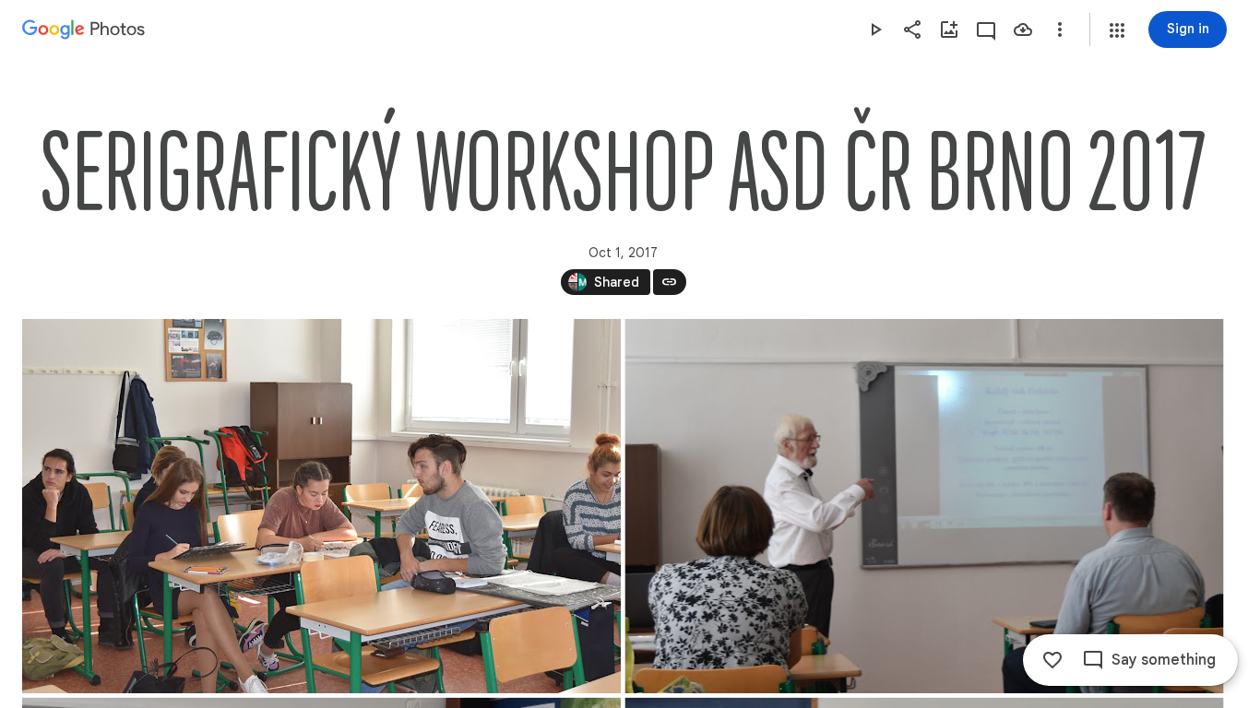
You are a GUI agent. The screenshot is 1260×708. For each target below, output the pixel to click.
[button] (1117, 30)
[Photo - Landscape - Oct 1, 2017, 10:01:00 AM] (321, 506)
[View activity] (986, 29)
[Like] (1052, 660)
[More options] (1059, 29)
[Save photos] (1022, 29)
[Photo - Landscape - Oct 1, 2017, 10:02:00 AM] (924, 506)
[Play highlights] (875, 29)
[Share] (912, 29)
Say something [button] (1163, 660)
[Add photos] (949, 29)
